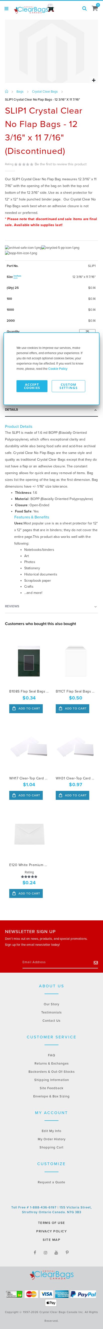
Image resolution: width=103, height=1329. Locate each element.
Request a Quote (51, 1182)
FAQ (51, 1055)
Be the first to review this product (60, 164)
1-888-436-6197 (44, 1207)
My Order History (52, 1139)
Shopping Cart (52, 1147)
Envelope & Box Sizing (51, 1096)
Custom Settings (69, 386)
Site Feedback (52, 1088)
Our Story (51, 1004)
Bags (20, 91)
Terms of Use (51, 1223)
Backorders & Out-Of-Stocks (51, 1072)
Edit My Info (51, 1131)
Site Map (51, 1240)
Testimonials (51, 1012)
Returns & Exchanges (51, 1064)
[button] (93, 80)
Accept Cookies (32, 386)
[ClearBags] (33, 8)
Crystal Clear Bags (45, 91)
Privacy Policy (51, 1231)
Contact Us (51, 1021)
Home (7, 91)
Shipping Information (51, 1080)
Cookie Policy (58, 369)
